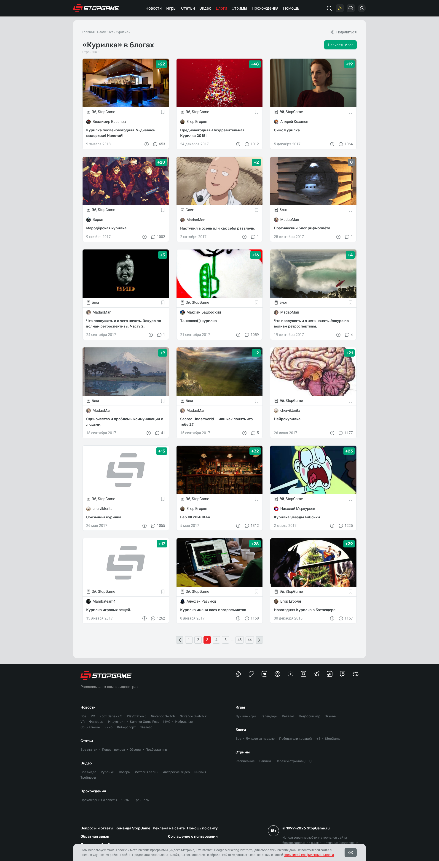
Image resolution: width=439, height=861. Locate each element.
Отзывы (330, 716)
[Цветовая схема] (340, 8)
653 (162, 144)
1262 (161, 618)
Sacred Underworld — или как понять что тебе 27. (216, 422)
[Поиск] (329, 8)
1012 (255, 144)
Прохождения (265, 8)
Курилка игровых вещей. (108, 610)
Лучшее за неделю (260, 739)
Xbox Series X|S (110, 716)
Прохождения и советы (98, 800)
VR (82, 722)
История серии (146, 772)
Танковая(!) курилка (198, 321)
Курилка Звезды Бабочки (297, 517)
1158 (255, 618)
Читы (125, 800)
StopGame (332, 739)
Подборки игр (156, 750)
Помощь (291, 8)
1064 (349, 144)
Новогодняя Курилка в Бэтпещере (304, 610)
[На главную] (96, 8)
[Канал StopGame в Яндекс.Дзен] (277, 674)
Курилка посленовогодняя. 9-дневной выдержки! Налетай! (120, 133)
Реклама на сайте (169, 828)
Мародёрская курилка (106, 228)
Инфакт (200, 772)
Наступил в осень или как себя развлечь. (217, 228)
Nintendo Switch (163, 716)
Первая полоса (113, 750)
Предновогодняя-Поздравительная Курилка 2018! (212, 133)
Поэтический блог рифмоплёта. (302, 228)
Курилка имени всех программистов (213, 610)
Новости (153, 8)
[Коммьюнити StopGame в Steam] (329, 674)
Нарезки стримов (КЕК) (294, 761)
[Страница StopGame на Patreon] (251, 674)
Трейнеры (142, 800)
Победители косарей (295, 739)
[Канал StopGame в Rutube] (303, 674)
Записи (265, 761)
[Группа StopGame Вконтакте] (264, 674)
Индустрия (116, 722)
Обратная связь (94, 836)
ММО (166, 722)
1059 (255, 335)
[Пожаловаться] (146, 144)
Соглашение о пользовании (193, 836)
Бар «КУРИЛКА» (195, 517)
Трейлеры (88, 778)
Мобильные (184, 722)
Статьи (188, 8)
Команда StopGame (132, 828)
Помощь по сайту (202, 828)
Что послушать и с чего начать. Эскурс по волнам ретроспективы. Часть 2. (123, 323)
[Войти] (362, 8)
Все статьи (88, 750)
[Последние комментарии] (351, 8)
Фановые (96, 722)
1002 (161, 237)
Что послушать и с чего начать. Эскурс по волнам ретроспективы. (311, 323)
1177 (349, 433)
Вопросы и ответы (96, 828)
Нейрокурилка (287, 419)
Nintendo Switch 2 (193, 716)
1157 (349, 618)
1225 (349, 525)
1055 (161, 525)
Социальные (90, 727)
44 (250, 640)
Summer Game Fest (144, 722)
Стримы (239, 8)
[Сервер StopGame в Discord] (356, 674)
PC (93, 716)
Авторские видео (176, 772)
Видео (205, 8)
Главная (88, 32)
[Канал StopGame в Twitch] (342, 674)
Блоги (221, 8)
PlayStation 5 (136, 716)
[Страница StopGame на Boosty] (238, 674)
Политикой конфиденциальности (309, 855)
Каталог (288, 716)
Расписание (245, 761)
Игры (171, 8)
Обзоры (135, 750)
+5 (318, 739)
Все (83, 716)
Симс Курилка (287, 130)
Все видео (88, 772)
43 (240, 640)
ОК (350, 852)
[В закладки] (163, 112)
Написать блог (340, 45)
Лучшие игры (246, 716)
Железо (146, 727)
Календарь (269, 716)
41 (163, 433)
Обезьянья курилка (103, 517)
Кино (108, 727)
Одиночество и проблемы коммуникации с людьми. (124, 422)
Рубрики (107, 772)
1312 (255, 525)
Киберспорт (126, 727)
